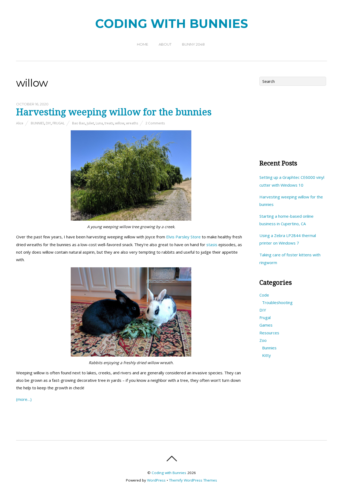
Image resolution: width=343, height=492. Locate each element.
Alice (19, 123)
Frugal (59, 123)
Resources (269, 332)
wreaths (132, 123)
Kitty (266, 355)
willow (119, 123)
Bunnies (37, 123)
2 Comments (155, 123)
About (165, 44)
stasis (211, 244)
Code (264, 295)
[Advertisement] (293, 120)
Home (142, 44)
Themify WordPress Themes (193, 480)
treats (109, 123)
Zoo (263, 340)
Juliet (90, 123)
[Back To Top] (171, 459)
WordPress (156, 480)
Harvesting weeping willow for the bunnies (114, 112)
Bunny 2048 (193, 44)
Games (266, 325)
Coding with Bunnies (169, 472)
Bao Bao (78, 123)
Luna (99, 123)
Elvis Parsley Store (183, 236)
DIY (48, 123)
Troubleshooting (277, 302)
